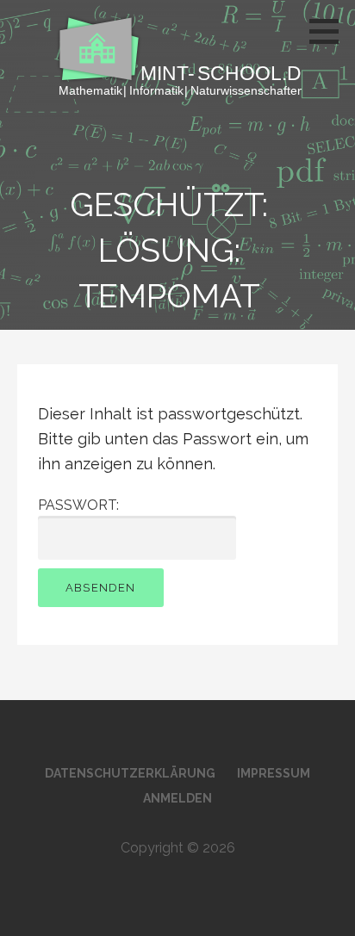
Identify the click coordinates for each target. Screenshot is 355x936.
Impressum (273, 773)
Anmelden (177, 798)
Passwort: (78, 505)
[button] (330, 31)
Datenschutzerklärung (130, 773)
